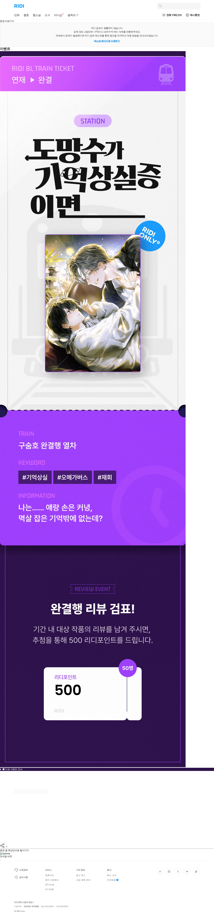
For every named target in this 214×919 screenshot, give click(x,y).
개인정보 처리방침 (31, 906)
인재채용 (111, 880)
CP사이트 (49, 884)
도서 (47, 15)
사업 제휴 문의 (83, 880)
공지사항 (23, 877)
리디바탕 (49, 889)
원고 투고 (80, 875)
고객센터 (23, 870)
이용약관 (18, 906)
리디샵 (58, 15)
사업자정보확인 (62, 906)
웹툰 (26, 15)
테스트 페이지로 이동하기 (107, 40)
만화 (17, 15)
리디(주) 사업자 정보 (23, 902)
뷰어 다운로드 (52, 880)
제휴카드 (49, 875)
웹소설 (37, 15)
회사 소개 (111, 875)
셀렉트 (72, 15)
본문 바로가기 (7, 21)
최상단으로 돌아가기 (18, 850)
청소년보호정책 (47, 906)
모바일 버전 (6, 856)
